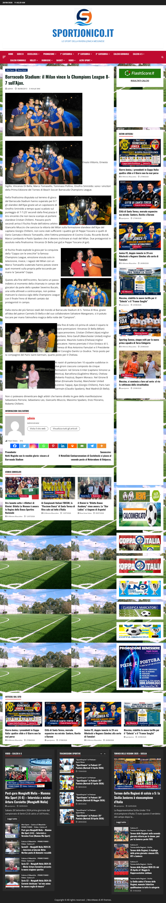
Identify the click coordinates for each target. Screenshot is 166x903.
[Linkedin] (62, 446)
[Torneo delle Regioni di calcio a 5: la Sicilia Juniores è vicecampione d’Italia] (137, 774)
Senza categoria (51, 496)
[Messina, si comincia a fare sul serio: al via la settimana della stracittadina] (140, 364)
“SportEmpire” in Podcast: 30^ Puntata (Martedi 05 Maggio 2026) (67, 782)
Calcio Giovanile (121, 53)
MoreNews (92, 899)
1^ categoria (66, 53)
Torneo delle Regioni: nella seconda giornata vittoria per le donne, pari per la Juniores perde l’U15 (121, 834)
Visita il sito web (38, 428)
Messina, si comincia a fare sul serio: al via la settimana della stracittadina (139, 383)
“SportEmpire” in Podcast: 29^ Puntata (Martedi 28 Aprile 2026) (67, 799)
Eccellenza (32, 53)
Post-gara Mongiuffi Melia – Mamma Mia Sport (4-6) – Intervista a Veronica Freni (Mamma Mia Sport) (12, 831)
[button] (4, 57)
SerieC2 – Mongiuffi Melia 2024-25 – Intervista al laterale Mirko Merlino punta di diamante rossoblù (12, 848)
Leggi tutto (13, 819)
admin (10, 88)
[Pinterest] (53, 446)
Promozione (48, 53)
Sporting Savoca (141, 333)
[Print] (72, 446)
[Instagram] (34, 446)
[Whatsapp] (43, 446)
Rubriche (46, 60)
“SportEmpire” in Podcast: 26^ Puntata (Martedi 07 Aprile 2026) (67, 766)
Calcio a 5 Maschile (27, 783)
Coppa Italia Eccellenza (131, 163)
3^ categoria (102, 53)
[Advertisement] (140, 108)
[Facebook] (14, 446)
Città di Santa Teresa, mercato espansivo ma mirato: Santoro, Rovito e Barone (138, 213)
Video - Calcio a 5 (29, 786)
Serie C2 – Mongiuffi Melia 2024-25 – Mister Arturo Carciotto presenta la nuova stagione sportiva (12, 864)
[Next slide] (104, 753)
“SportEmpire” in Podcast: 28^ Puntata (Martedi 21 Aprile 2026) (67, 816)
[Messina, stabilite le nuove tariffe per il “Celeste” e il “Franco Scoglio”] (140, 281)
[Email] (82, 446)
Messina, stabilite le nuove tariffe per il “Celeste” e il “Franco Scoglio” (137, 299)
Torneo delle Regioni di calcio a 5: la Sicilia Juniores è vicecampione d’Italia (137, 797)
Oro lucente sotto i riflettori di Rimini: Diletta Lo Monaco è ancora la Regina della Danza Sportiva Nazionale (22, 507)
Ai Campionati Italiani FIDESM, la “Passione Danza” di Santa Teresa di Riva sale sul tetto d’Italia (58, 506)
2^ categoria (84, 53)
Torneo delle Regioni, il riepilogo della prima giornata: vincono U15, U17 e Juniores (121, 851)
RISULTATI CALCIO (140, 80)
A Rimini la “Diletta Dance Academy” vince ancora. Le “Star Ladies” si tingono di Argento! (93, 506)
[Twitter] (24, 446)
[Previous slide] (101, 753)
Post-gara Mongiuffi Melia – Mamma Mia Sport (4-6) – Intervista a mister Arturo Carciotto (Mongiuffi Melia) (28, 797)
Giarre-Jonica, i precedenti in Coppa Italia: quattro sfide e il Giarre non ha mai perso (139, 171)
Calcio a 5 (137, 53)
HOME (10, 53)
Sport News (80, 796)
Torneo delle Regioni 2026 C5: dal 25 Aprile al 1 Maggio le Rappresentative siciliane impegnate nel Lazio (121, 868)
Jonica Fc (146, 163)
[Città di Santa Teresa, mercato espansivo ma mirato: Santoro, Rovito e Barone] (140, 195)
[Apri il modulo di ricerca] (162, 57)
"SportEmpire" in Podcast (86, 761)
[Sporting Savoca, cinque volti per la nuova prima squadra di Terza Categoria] (140, 323)
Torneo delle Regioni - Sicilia (146, 786)
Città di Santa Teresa (143, 205)
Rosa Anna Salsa (86, 513)
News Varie (22, 70)
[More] (101, 446)
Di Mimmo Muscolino (14, 516)
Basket (59, 60)
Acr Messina (127, 292)
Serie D (20, 53)
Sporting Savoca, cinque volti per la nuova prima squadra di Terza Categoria (139, 341)
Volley (33, 60)
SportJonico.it (83, 33)
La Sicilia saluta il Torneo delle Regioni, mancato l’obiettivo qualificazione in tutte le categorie (121, 885)
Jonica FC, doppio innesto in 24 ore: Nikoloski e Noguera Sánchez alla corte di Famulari (138, 256)
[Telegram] (92, 446)
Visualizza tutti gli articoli (65, 428)
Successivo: (85, 455)
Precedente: (27, 455)
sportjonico (125, 218)
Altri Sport (84, 60)
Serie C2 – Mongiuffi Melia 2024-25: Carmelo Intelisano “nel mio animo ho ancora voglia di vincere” (12, 881)
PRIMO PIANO (13, 786)
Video (71, 60)
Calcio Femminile (18, 60)
